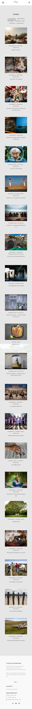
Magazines (11, 21)
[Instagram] (19, 703)
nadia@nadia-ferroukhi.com (14, 699)
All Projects (12, 18)
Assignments (20, 18)
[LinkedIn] (16, 703)
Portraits (12, 23)
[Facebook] (12, 703)
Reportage (20, 23)
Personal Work (20, 21)
